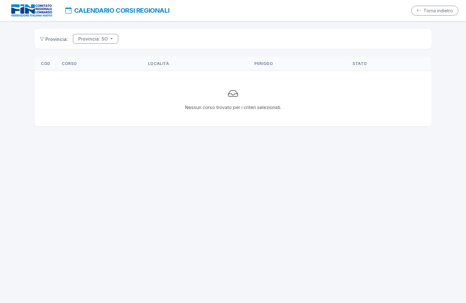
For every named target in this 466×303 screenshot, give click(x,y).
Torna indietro (437, 10)
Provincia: (56, 39)
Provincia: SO (93, 39)
